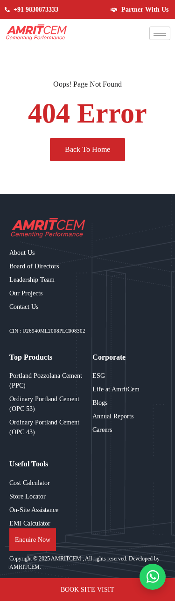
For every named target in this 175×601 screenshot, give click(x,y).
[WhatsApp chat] (153, 577)
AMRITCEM (67, 558)
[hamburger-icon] (159, 33)
